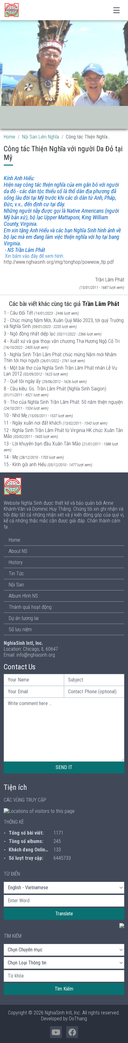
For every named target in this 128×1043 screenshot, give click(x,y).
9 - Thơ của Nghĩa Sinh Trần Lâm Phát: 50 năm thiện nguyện (63, 402)
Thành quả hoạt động (30, 607)
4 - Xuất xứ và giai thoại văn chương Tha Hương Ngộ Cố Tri (62, 341)
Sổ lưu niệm (20, 629)
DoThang (78, 1019)
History (16, 562)
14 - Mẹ (11, 457)
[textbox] (64, 901)
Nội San (16, 585)
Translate (64, 914)
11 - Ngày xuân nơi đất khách (33, 423)
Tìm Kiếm (64, 989)
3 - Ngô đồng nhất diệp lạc (30, 334)
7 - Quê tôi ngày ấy (22, 381)
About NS (18, 551)
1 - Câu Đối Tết (18, 313)
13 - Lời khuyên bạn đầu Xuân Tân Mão (42, 444)
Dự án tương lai (24, 618)
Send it (64, 767)
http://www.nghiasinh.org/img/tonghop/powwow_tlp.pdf (59, 262)
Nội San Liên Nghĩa (40, 137)
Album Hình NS (23, 596)
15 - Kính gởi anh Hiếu (25, 464)
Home (9, 137)
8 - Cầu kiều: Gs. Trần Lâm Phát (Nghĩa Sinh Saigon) (55, 389)
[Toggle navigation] (116, 10)
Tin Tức (16, 573)
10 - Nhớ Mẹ (15, 415)
